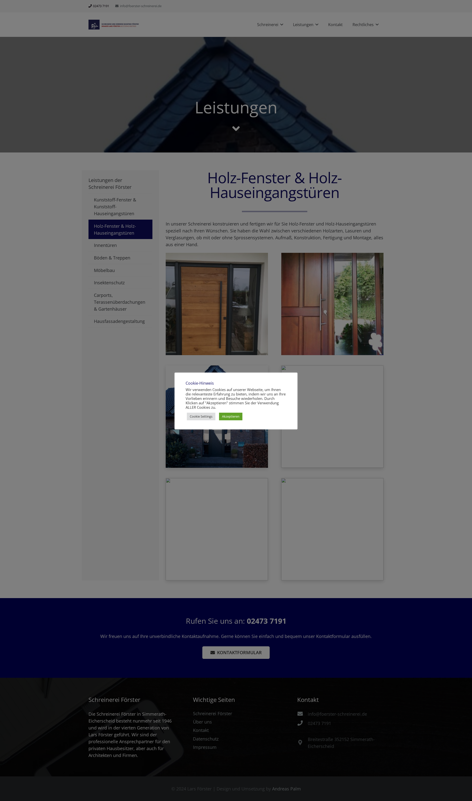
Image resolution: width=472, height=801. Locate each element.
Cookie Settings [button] (201, 416)
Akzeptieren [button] (230, 416)
